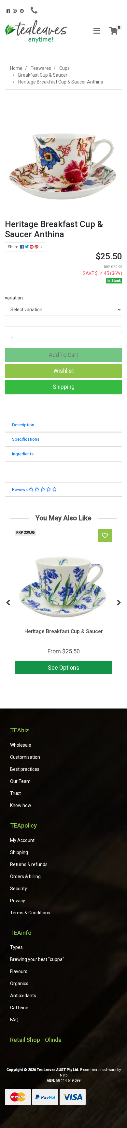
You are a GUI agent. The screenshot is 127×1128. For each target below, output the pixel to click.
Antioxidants (23, 995)
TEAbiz (19, 730)
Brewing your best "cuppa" (37, 959)
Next (119, 602)
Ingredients (23, 453)
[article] (63, 602)
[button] (63, 371)
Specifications (25, 439)
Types (16, 947)
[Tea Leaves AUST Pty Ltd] (37, 30)
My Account (22, 840)
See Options (63, 667)
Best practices (24, 769)
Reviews (20, 489)
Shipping (64, 387)
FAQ (14, 1019)
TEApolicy (23, 825)
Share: (14, 247)
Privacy (17, 900)
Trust (15, 793)
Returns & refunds (29, 864)
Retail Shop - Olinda (36, 1039)
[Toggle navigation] (96, 31)
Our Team (20, 781)
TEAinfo (21, 932)
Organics (19, 983)
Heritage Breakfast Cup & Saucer (63, 631)
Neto (63, 1075)
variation (14, 297)
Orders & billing (25, 876)
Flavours (18, 971)
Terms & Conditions (30, 912)
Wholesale (20, 745)
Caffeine (19, 1007)
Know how (20, 805)
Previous (8, 602)
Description (23, 424)
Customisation (25, 757)
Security (18, 888)
